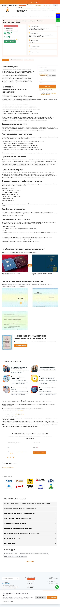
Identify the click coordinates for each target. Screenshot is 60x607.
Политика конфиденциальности (53, 578)
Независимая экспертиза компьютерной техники (15, 556)
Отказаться (40, 597)
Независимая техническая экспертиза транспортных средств (34, 553)
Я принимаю (52, 597)
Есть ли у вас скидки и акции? (12, 538)
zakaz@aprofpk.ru (38, 5)
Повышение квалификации (52, 8)
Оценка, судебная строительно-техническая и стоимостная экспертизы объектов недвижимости (26, 559)
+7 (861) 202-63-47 (13, 5)
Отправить (47, 86)
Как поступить (29, 59)
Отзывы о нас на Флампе (8, 467)
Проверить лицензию (21, 345)
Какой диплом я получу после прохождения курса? (18, 518)
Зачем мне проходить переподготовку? (15, 523)
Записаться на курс (9, 41)
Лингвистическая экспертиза (10, 553)
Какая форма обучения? (10, 543)
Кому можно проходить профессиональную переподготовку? (20, 508)
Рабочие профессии (42, 8)
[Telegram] (46, 5)
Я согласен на (18, 453)
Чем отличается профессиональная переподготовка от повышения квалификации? (27, 503)
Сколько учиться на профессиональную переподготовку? (19, 513)
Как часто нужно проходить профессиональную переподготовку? (22, 533)
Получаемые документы (16, 59)
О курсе (5, 59)
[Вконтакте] (44, 5)
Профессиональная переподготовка (28, 8)
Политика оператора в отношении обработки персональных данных (53, 584)
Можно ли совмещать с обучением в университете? (18, 528)
